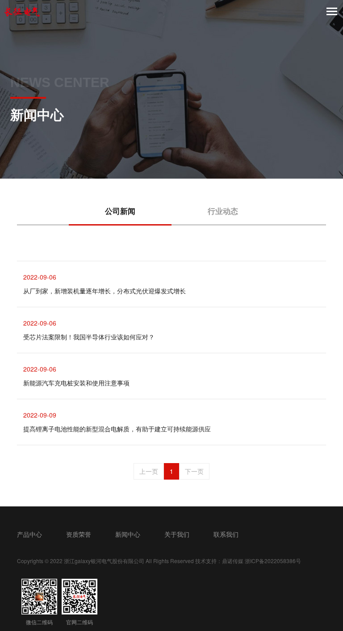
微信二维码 (39, 622)
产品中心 (29, 534)
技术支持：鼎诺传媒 (219, 560)
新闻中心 (127, 534)
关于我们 (176, 534)
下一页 (194, 471)
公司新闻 (120, 210)
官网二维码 (79, 622)
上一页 (148, 471)
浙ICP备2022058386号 (273, 560)
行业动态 (223, 210)
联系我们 (225, 534)
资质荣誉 (78, 534)
